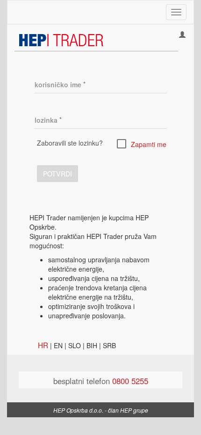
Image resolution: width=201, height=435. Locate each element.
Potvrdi (57, 173)
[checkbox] (141, 143)
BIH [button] (91, 345)
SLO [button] (74, 345)
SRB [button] (109, 345)
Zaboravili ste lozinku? (70, 142)
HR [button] (43, 345)
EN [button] (58, 345)
